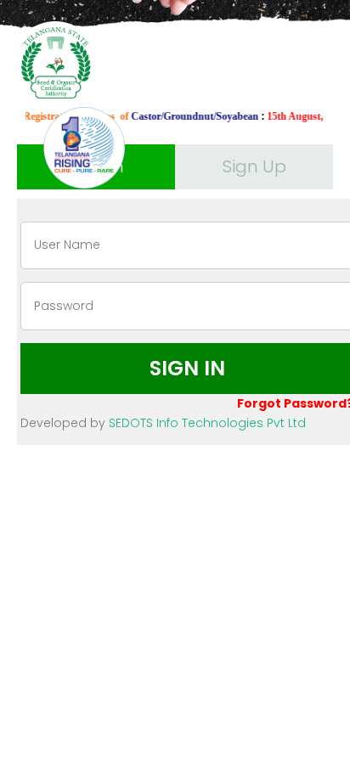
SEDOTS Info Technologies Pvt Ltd (207, 422)
